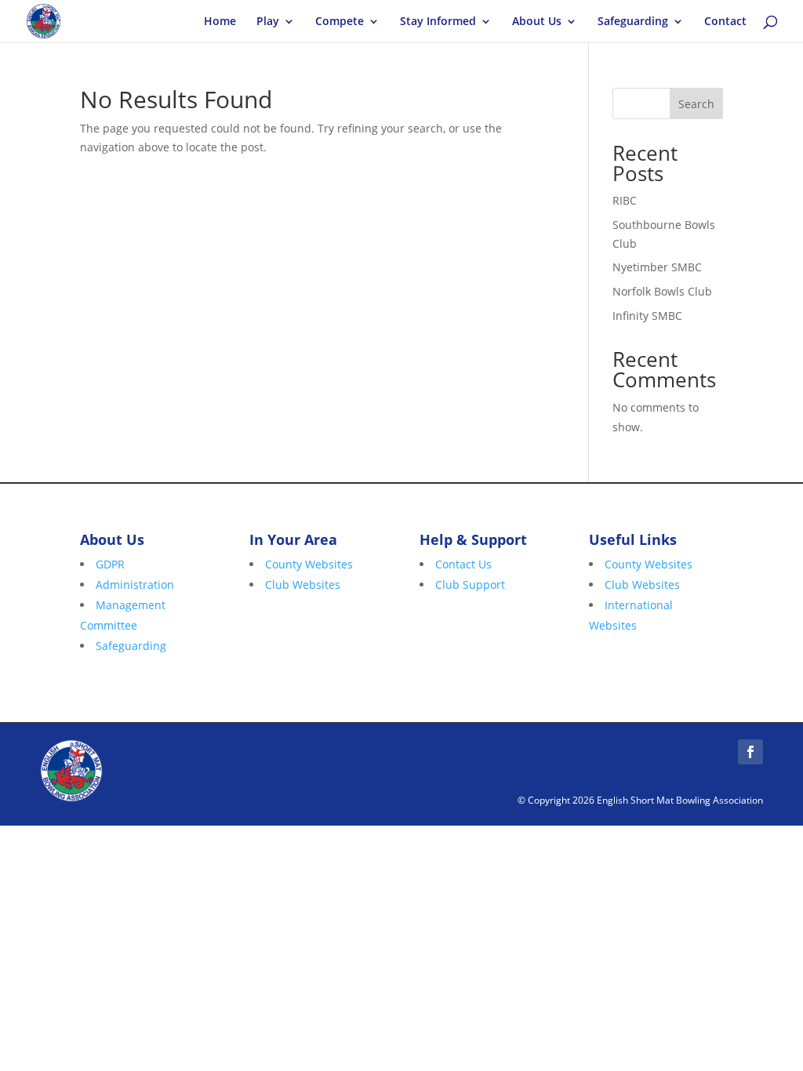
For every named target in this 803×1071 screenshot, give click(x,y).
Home (220, 22)
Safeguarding (633, 22)
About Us (536, 22)
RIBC (624, 200)
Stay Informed (438, 22)
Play (267, 22)
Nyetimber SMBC (657, 267)
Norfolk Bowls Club (662, 291)
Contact (725, 22)
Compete (339, 22)
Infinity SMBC (647, 315)
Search (696, 103)
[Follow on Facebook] (750, 751)
